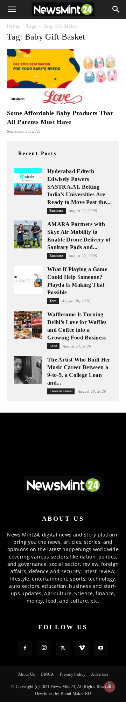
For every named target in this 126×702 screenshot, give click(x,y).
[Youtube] (101, 648)
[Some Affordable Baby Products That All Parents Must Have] (63, 76)
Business (17, 99)
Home (13, 26)
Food (53, 346)
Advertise (99, 674)
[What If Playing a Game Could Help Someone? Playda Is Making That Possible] (28, 280)
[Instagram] (44, 648)
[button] (12, 9)
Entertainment (60, 391)
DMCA (47, 674)
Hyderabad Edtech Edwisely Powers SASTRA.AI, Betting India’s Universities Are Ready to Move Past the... (79, 186)
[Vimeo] (82, 648)
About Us (26, 674)
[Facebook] (25, 648)
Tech (53, 301)
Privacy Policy (72, 674)
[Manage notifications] (109, 686)
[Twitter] (63, 648)
